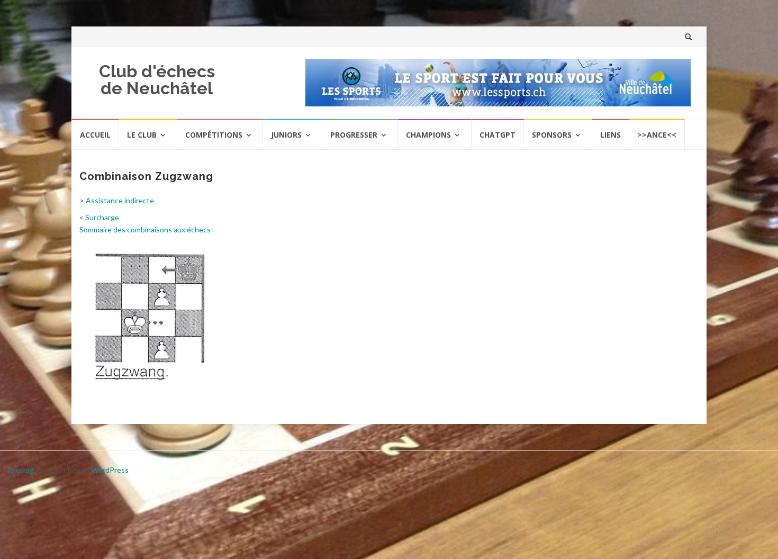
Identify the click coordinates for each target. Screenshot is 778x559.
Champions (428, 135)
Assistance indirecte (120, 200)
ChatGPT (497, 135)
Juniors (286, 135)
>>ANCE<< (656, 135)
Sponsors (552, 135)
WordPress (110, 469)
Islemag (21, 469)
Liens (610, 135)
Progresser (353, 135)
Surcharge (102, 217)
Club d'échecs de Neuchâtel (157, 79)
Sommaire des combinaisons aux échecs (145, 229)
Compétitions (213, 135)
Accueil (95, 135)
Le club (142, 135)
